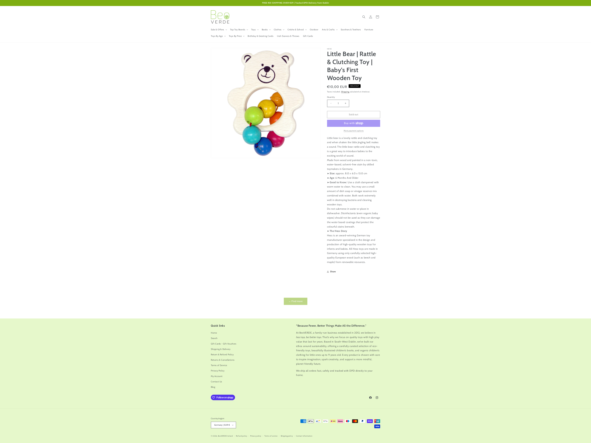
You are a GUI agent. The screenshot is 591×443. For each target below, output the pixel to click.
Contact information (304, 436)
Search (214, 338)
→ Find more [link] (295, 301)
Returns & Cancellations (223, 359)
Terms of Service (219, 365)
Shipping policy (287, 436)
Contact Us (216, 381)
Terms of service (271, 436)
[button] (218, 29)
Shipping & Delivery (220, 349)
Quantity (331, 97)
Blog (213, 387)
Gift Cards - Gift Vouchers (223, 343)
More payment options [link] (354, 130)
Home (214, 332)
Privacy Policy (217, 370)
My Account (217, 376)
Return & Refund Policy (222, 354)
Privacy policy (255, 436)
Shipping (345, 92)
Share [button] (333, 271)
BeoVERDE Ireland (225, 436)
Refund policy (241, 436)
